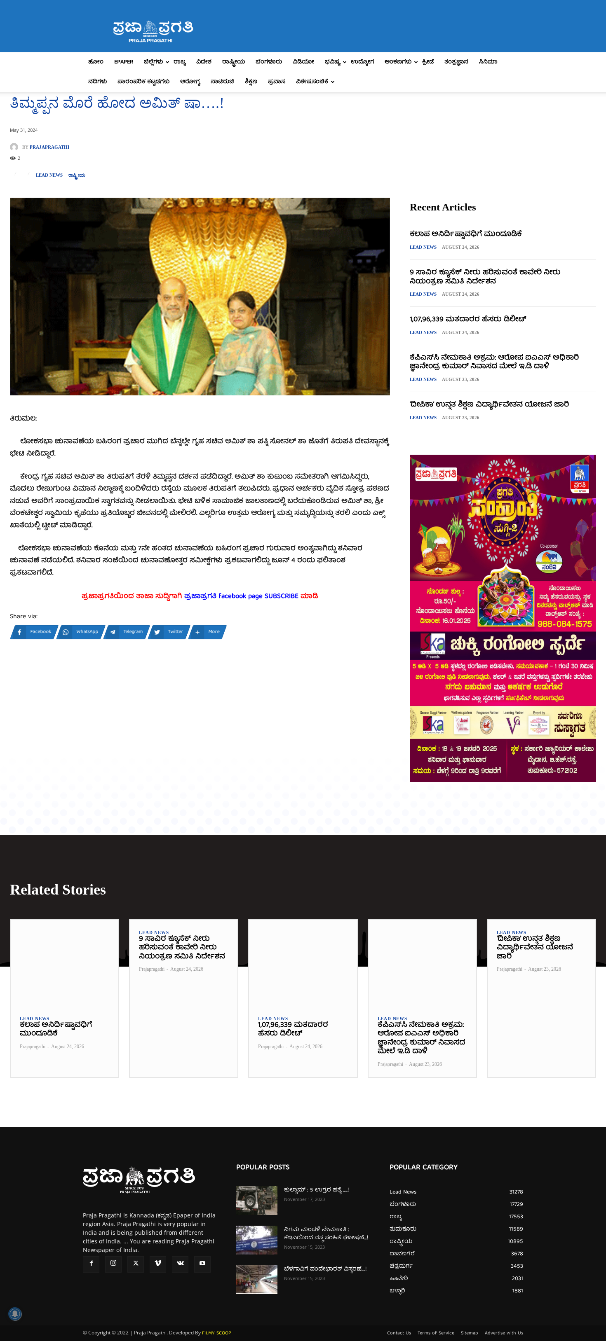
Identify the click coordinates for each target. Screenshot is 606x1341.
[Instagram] (113, 1264)
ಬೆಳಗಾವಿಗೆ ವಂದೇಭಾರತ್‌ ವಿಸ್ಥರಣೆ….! (325, 1269)
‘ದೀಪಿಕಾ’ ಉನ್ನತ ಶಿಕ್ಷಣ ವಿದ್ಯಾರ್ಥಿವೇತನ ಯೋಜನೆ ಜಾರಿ (489, 405)
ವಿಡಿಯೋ (303, 62)
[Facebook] (91, 1264)
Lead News (49, 175)
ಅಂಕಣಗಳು (398, 62)
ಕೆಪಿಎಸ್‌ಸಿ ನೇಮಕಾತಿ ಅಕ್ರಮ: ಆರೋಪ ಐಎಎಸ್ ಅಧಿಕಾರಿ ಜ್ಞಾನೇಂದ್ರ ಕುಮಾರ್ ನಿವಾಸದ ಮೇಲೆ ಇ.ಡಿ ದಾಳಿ (494, 363)
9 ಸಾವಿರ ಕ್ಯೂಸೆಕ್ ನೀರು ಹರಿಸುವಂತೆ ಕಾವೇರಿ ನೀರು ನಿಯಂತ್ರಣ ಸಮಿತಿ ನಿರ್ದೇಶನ (485, 277)
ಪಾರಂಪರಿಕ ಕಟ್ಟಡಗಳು (143, 82)
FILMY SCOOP (216, 1333)
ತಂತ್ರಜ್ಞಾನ (456, 62)
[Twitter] (135, 1264)
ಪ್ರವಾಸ (276, 82)
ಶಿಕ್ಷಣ (251, 82)
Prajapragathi (49, 147)
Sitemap (469, 1333)
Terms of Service (436, 1333)
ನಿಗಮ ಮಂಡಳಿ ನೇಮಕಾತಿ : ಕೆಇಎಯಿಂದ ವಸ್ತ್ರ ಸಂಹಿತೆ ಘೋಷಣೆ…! (326, 1234)
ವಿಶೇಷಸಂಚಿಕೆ (312, 82)
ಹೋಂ (95, 62)
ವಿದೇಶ (203, 62)
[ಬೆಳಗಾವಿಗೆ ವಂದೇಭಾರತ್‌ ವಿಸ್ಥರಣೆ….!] (256, 1279)
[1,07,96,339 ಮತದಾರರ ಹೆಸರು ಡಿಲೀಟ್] (303, 963)
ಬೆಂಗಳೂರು (269, 62)
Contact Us (399, 1333)
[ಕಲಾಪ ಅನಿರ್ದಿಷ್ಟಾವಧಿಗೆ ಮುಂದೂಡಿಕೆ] (64, 963)
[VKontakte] (180, 1264)
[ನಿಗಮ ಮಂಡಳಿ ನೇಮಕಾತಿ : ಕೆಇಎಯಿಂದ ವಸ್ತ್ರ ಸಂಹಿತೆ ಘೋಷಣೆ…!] (256, 1240)
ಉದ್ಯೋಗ (362, 62)
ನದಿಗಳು (97, 82)
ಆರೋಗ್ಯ (190, 82)
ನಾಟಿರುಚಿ (222, 82)
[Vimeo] (158, 1264)
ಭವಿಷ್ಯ (332, 62)
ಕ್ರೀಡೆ (428, 62)
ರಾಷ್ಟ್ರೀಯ (233, 62)
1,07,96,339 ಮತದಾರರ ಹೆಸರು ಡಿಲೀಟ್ (468, 319)
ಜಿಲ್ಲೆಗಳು (153, 62)
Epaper (123, 62)
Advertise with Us (504, 1333)
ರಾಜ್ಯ (180, 62)
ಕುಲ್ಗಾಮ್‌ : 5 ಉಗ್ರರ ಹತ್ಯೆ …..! (316, 1190)
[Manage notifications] (14, 1313)
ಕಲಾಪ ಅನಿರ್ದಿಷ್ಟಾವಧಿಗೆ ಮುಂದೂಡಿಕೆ (466, 234)
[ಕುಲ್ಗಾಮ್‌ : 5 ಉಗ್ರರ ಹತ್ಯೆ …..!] (256, 1200)
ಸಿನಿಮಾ (488, 62)
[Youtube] (202, 1264)
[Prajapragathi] (16, 147)
